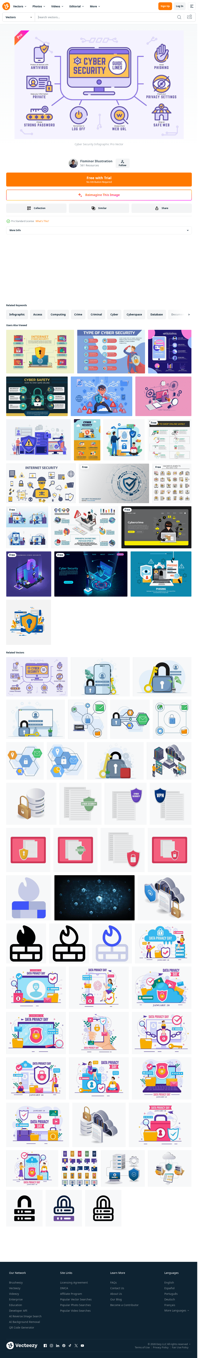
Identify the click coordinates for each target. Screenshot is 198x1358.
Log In (176, 6)
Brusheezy (15, 1282)
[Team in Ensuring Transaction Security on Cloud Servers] (169, 761)
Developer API (18, 1310)
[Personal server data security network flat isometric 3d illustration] (123, 1168)
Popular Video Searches (75, 1310)
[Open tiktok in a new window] (70, 1345)
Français (167, 1305)
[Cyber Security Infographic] (37, 676)
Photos (37, 6)
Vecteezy (14, 1288)
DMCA (64, 1288)
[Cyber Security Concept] (124, 439)
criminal (96, 314)
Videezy (14, 1294)
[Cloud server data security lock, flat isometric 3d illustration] (164, 897)
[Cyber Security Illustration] (38, 439)
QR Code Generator (21, 1327)
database (156, 314)
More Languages (173, 1310)
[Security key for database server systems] (31, 804)
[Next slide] (183, 314)
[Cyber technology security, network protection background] (114, 483)
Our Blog (115, 1299)
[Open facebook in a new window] (45, 1345)
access (37, 314)
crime (78, 314)
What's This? (42, 221)
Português (168, 1294)
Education (15, 1305)
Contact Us (117, 1288)
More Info (15, 230)
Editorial (75, 6)
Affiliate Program (71, 1294)
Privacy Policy (158, 1347)
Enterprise (15, 1299)
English (167, 1282)
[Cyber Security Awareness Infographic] (40, 351)
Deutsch (167, 1299)
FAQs (113, 1282)
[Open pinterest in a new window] (63, 1345)
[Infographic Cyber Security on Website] (87, 439)
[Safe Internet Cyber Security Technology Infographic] (111, 351)
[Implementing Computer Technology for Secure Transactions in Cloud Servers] (169, 1168)
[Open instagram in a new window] (51, 1345)
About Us (116, 1294)
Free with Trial (97, 179)
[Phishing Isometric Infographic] (84, 527)
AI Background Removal (24, 1322)
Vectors (18, 6)
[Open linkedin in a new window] (57, 1345)
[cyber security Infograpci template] (37, 396)
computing (58, 314)
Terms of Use (139, 1347)
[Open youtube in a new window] (82, 1345)
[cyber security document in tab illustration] (28, 850)
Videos (55, 6)
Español (167, 1288)
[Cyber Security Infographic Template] (169, 351)
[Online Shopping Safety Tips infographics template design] (169, 439)
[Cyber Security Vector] (163, 396)
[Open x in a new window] (76, 1345)
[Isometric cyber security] (28, 574)
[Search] (176, 17)
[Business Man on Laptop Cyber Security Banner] (90, 574)
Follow (121, 165)
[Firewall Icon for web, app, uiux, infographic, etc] (28, 897)
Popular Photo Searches (75, 1305)
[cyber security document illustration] (81, 804)
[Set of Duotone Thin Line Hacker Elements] (171, 483)
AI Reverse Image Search (25, 1316)
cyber (114, 314)
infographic (17, 314)
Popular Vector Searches (75, 1299)
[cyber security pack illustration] (79, 1168)
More (93, 6)
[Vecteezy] (6, 6)
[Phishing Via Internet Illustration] (161, 574)
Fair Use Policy (177, 1347)
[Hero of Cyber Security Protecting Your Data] (101, 396)
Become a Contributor (124, 1305)
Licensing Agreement (73, 1282)
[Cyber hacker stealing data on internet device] (156, 527)
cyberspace (134, 314)
